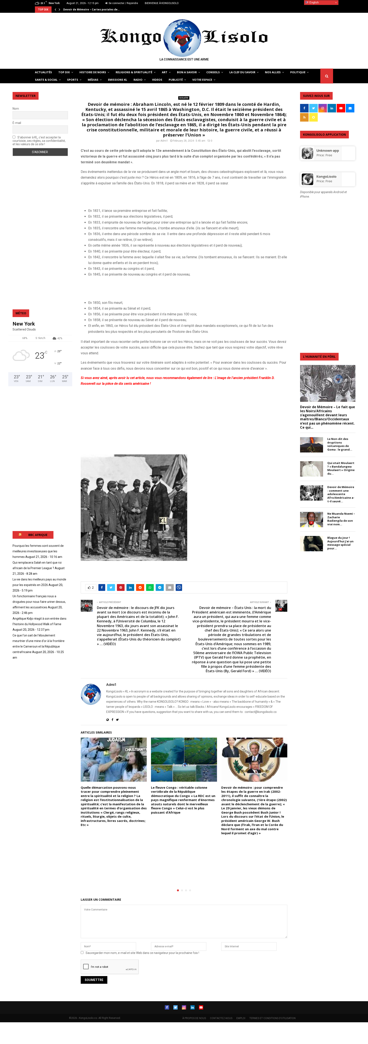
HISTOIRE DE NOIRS (92, 72)
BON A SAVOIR (187, 72)
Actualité (183, 98)
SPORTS (72, 80)
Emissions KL (117, 80)
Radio (138, 80)
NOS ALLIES (273, 72)
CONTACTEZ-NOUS (221, 1018)
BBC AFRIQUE (37, 535)
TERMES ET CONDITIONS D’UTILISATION (272, 1018)
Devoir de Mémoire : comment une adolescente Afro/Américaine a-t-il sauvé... (340, 494)
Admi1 (164, 140)
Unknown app (327, 150)
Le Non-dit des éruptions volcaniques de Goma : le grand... (339, 444)
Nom (16, 108)
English (314, 2)
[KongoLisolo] (307, 183)
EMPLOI (240, 1018)
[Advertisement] (130, 196)
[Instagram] (184, 1007)
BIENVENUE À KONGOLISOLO (162, 3)
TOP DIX (64, 72)
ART (164, 72)
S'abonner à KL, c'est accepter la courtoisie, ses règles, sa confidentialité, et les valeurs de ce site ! (39, 141)
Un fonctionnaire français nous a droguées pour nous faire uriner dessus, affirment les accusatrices (39, 602)
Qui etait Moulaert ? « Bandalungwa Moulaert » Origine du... (341, 468)
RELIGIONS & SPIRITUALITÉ (134, 72)
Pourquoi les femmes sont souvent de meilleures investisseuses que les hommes (38, 551)
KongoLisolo (326, 176)
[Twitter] (175, 1007)
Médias (93, 80)
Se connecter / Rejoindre (123, 3)
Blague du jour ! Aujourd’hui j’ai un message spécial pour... (340, 543)
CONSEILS (213, 72)
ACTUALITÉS (43, 72)
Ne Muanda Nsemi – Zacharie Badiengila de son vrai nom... (341, 519)
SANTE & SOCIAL (46, 80)
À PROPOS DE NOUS (194, 1018)
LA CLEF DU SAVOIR (242, 72)
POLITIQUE (297, 72)
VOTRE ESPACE (202, 80)
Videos (157, 80)
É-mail (17, 123)
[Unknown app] (307, 157)
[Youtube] (201, 1007)
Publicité (176, 80)
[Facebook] (167, 1007)
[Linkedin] (192, 1007)
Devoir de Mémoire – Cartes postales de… (91, 9)
